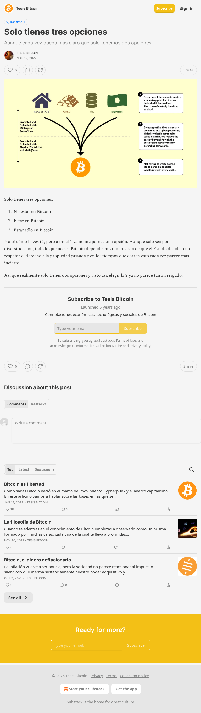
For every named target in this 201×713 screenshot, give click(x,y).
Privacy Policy (140, 345)
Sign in (187, 8)
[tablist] (26, 404)
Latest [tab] (24, 469)
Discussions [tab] (44, 469)
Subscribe (164, 8)
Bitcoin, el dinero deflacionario (37, 560)
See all (14, 597)
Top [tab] (10, 469)
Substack (74, 701)
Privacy (97, 675)
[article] (100, 496)
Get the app (126, 688)
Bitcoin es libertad (24, 484)
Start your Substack (87, 688)
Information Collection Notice (99, 345)
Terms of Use (126, 340)
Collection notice (134, 675)
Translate (16, 22)
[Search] (191, 469)
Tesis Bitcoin (27, 53)
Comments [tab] (16, 404)
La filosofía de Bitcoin (28, 522)
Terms (111, 675)
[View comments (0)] (28, 70)
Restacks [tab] (38, 404)
